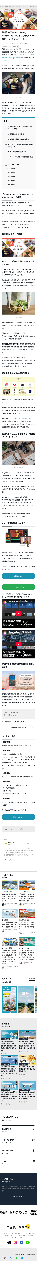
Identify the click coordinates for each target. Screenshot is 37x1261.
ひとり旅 (5, 920)
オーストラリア (24, 948)
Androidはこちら (18, 587)
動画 (22, 829)
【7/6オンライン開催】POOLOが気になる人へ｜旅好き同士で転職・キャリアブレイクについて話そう (9, 1071)
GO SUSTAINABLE (7, 892)
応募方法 (11, 173)
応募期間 (11, 168)
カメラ (7, 829)
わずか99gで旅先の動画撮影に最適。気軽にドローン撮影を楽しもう (10, 924)
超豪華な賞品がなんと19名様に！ (18, 139)
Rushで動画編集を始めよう (17, 152)
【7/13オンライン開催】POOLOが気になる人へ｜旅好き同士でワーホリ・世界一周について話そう (27, 1045)
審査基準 (11, 181)
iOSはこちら (18, 576)
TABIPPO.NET (11, 842)
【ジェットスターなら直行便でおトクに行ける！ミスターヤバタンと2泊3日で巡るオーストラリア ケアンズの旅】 (27, 955)
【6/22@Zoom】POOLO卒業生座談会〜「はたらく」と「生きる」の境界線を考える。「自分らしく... (27, 1095)
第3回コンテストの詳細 (16, 134)
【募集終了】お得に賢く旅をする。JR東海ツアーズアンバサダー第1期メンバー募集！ (26, 897)
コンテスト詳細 (13, 164)
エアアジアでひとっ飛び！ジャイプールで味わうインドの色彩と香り (26, 925)
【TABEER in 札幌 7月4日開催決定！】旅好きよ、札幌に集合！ (27, 1069)
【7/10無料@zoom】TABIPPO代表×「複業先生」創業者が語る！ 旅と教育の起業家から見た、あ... (9, 1046)
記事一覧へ (30, 843)
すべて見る (32, 979)
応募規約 (11, 185)
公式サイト (5, 802)
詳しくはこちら (18, 817)
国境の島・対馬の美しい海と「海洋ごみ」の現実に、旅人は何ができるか (9, 897)
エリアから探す (24, 892)
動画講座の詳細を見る (18, 727)
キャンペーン (15, 829)
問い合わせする (18, 1196)
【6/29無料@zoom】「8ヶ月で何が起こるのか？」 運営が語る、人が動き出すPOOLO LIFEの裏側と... (9, 1096)
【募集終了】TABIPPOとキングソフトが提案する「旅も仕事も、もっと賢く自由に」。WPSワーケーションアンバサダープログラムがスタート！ (10, 957)
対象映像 (11, 176)
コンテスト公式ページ (20, 418)
